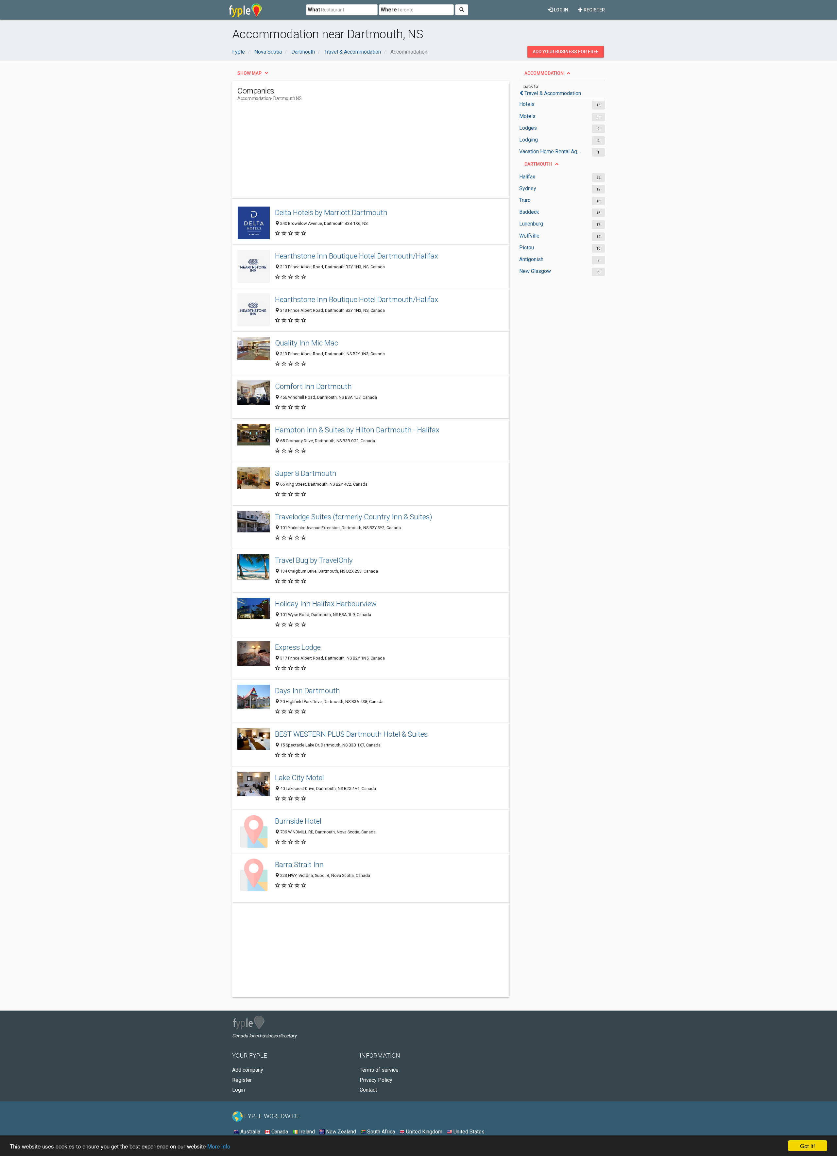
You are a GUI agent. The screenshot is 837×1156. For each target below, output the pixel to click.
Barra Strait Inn (299, 864)
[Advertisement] (356, 152)
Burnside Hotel (298, 821)
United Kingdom (423, 1132)
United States (468, 1132)
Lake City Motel (299, 777)
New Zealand (340, 1132)
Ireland (306, 1132)
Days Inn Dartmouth (307, 690)
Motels (527, 116)
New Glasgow (535, 271)
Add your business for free (566, 51)
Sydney (527, 188)
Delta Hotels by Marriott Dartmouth (331, 212)
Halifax (527, 177)
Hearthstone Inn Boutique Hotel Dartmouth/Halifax (356, 256)
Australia (249, 1132)
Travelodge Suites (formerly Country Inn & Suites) (353, 516)
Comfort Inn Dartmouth (313, 386)
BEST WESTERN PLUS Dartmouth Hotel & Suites (351, 734)
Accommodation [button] (544, 73)
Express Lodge (298, 647)
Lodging (528, 140)
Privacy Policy (376, 1080)
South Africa (380, 1132)
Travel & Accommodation (552, 93)
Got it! (807, 1146)
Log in (560, 9)
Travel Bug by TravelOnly (314, 560)
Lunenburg (531, 224)
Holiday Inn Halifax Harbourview (326, 603)
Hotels (527, 104)
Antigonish (531, 259)
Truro (525, 200)
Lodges (528, 128)
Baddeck (529, 212)
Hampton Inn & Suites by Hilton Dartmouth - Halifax (357, 430)
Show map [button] (249, 73)
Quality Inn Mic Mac (306, 343)
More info (218, 1146)
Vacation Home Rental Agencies (550, 151)
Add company (247, 1070)
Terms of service (379, 1070)
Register (594, 9)
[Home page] (245, 10)
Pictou (526, 247)
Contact (368, 1090)
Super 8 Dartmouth (305, 473)
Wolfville (529, 236)
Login (238, 1090)
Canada (279, 1132)
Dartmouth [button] (538, 164)
